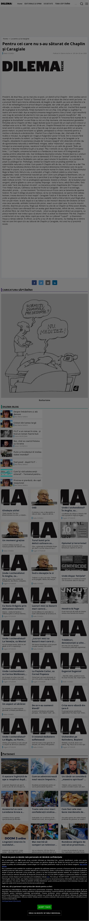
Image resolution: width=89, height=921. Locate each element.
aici (48, 877)
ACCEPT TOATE (45, 907)
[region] (44, 887)
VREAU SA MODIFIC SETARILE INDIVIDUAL (44, 913)
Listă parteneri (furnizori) (11, 901)
